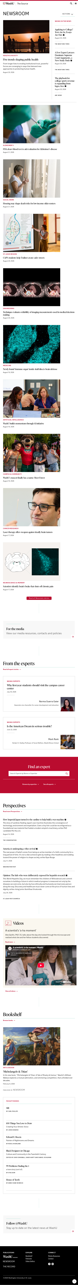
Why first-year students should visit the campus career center (36, 686)
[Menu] (75, 3)
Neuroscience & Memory (14, 583)
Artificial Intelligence (13, 420)
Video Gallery (30, 1261)
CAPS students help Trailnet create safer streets (24, 257)
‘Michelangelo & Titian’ (15, 1071)
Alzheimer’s (8, 145)
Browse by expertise (29, 784)
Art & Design (8, 1068)
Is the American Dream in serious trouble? (29, 726)
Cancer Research (10, 528)
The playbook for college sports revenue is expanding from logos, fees (65, 82)
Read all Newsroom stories (39, 598)
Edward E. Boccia (13, 1137)
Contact (51, 1258)
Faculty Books (12, 1101)
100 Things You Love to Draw (19, 1123)
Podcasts (29, 1258)
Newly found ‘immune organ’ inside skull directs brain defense (30, 369)
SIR (7, 1108)
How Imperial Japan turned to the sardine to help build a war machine (33, 819)
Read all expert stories (11, 669)
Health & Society (10, 55)
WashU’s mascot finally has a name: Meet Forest (24, 477)
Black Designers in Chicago (18, 1150)
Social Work (8, 200)
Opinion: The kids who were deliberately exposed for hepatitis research (34, 875)
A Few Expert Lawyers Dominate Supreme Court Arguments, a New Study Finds (64, 56)
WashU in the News (63, 21)
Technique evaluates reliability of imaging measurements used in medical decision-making (39, 313)
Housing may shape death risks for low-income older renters (29, 203)
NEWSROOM (16, 14)
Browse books (8, 1020)
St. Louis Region (10, 254)
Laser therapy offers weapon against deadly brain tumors (28, 532)
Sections (66, 14)
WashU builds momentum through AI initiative (23, 423)
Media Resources (54, 1256)
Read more (9, 942)
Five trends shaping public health (20, 59)
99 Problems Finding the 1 (17, 1166)
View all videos (10, 991)
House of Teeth (13, 1179)
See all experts (48, 784)
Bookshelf (29, 1256)
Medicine (7, 365)
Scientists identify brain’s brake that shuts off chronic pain (28, 586)
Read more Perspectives (11, 811)
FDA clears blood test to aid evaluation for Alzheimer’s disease (30, 149)
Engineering (8, 308)
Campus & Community (12, 474)
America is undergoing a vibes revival (19, 848)
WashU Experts (13, 681)
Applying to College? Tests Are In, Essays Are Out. (64, 32)
